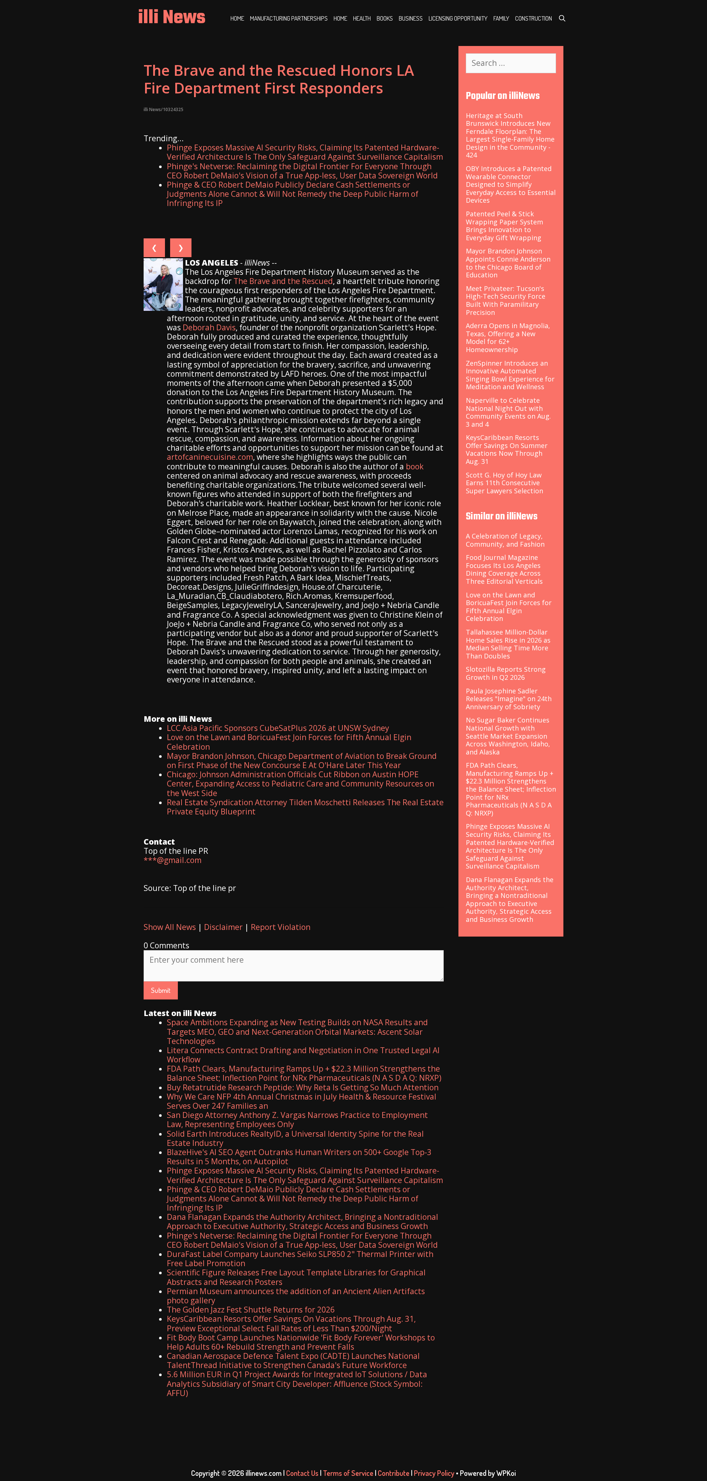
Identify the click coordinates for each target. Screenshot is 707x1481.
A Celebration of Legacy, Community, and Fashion (505, 540)
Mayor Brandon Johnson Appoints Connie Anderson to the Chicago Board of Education (508, 262)
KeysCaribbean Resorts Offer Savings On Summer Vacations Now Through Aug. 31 (507, 449)
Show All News (170, 927)
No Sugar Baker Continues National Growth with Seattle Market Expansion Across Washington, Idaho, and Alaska (508, 735)
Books (385, 18)
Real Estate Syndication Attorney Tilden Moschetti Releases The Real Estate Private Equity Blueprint (305, 807)
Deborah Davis (209, 327)
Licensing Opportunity (458, 18)
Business (411, 18)
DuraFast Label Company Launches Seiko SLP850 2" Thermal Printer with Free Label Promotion (300, 1258)
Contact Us (302, 1473)
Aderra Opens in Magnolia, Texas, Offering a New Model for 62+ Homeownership (508, 337)
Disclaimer (223, 927)
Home (237, 18)
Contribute (393, 1473)
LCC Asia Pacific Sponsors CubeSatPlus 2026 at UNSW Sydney (278, 728)
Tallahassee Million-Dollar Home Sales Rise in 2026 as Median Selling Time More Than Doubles (508, 644)
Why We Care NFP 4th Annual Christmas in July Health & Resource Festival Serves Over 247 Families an (301, 1101)
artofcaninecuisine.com (210, 457)
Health (362, 18)
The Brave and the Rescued (283, 281)
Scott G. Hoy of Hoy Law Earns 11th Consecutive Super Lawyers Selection (504, 482)
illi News (171, 18)
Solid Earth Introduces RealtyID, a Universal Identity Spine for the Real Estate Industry (295, 1138)
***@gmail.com (172, 860)
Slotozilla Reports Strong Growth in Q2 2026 (506, 673)
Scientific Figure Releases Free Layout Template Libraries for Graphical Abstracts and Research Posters (296, 1277)
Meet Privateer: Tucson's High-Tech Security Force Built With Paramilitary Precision (505, 300)
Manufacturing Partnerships (289, 18)
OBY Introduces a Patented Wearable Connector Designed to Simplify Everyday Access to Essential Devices (511, 184)
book (414, 466)
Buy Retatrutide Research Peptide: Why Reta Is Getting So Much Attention (303, 1087)
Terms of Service (348, 1473)
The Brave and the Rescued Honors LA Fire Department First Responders (279, 79)
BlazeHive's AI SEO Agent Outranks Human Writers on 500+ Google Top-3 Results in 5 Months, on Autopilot (299, 1156)
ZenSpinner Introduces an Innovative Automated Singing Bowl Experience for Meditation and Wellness (510, 375)
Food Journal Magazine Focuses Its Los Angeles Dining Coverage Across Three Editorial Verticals (504, 569)
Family (501, 18)
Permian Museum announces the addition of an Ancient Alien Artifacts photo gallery (296, 1296)
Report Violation (280, 927)
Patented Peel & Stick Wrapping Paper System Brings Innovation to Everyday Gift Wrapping (504, 225)
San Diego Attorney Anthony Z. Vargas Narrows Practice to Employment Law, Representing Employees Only (297, 1119)
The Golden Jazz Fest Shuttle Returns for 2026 (251, 1309)
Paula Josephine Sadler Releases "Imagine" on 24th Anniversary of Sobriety (509, 698)
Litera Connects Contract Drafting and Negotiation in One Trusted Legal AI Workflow (303, 1055)
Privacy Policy (434, 1473)
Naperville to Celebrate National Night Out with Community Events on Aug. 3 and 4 (508, 412)
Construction (533, 18)
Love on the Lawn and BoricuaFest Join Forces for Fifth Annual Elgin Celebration (289, 742)
